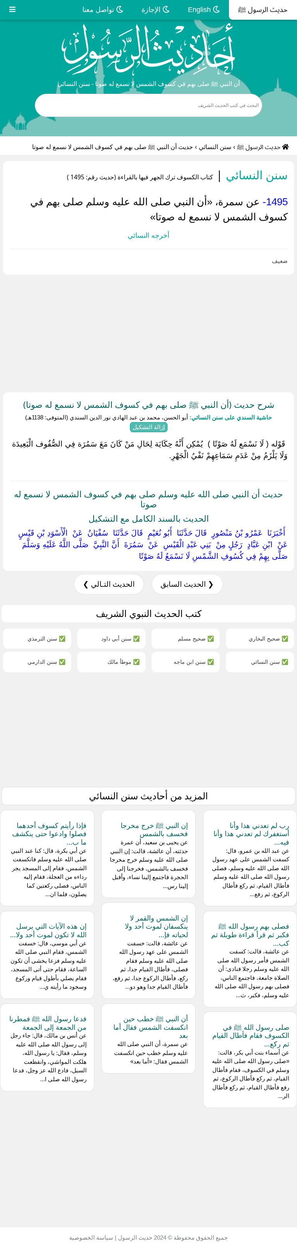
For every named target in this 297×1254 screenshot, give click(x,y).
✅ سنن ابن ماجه (194, 661)
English (200, 10)
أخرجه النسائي (148, 235)
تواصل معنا (99, 10)
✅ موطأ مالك (124, 661)
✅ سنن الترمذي (46, 638)
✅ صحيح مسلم (196, 638)
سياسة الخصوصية (91, 1237)
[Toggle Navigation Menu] (12, 10)
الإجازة (152, 10)
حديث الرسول (134, 1237)
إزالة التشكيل (149, 427)
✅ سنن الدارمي (46, 661)
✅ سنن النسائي (269, 661)
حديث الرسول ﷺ (263, 10)
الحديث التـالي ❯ (109, 584)
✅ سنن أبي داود (120, 638)
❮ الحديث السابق (187, 584)
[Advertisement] (148, 332)
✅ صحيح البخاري (268, 638)
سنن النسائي (215, 147)
